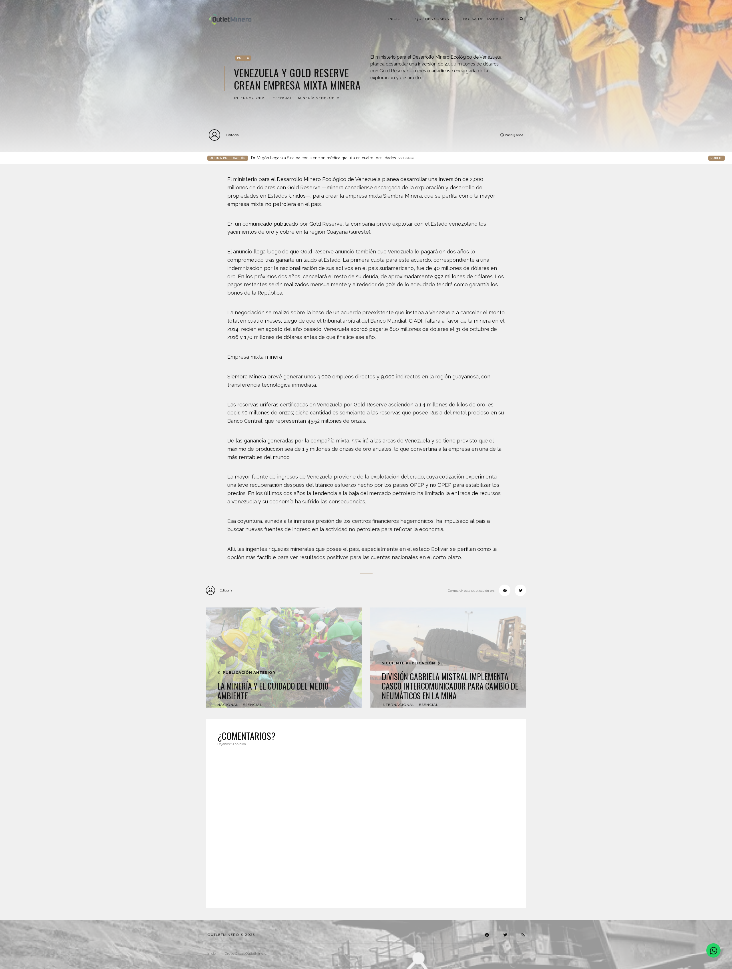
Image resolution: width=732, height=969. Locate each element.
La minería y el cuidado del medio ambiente (273, 690)
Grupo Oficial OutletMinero (245, 954)
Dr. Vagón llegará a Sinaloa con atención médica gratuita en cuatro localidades (333, 158)
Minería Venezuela (319, 98)
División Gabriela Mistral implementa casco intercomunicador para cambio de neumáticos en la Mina (450, 686)
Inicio (394, 19)
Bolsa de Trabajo (483, 19)
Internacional (250, 98)
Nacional (227, 704)
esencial (282, 98)
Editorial (233, 135)
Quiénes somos (432, 19)
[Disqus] (366, 823)
